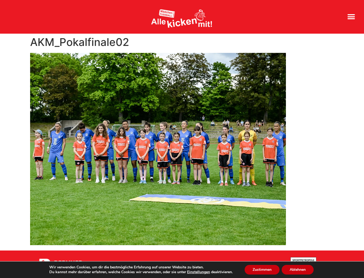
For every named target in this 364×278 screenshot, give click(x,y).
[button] (351, 17)
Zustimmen (262, 269)
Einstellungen (198, 272)
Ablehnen (298, 269)
